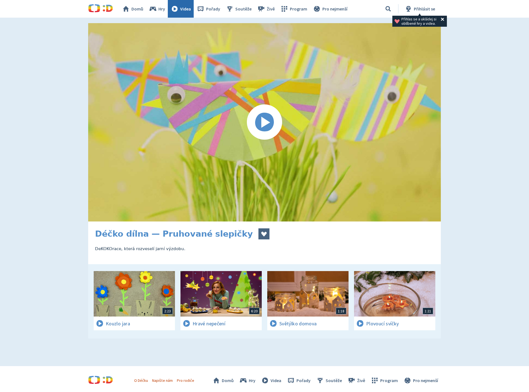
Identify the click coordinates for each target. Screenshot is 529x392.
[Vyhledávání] (388, 9)
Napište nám (162, 380)
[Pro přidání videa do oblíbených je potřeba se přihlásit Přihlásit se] (263, 233)
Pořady (213, 9)
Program (298, 9)
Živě (271, 9)
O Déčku (141, 380)
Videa (185, 9)
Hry (161, 9)
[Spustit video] (264, 122)
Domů (137, 9)
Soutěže (243, 9)
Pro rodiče (185, 380)
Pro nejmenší (334, 9)
